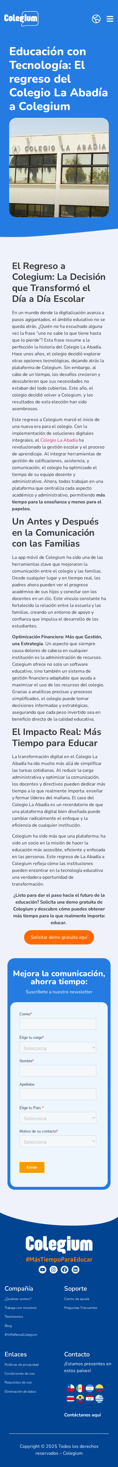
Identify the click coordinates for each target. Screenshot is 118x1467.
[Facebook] (64, 1269)
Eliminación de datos (20, 1391)
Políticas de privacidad (22, 1364)
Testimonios (14, 1316)
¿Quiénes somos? (18, 1299)
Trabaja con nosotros (21, 1307)
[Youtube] (42, 1269)
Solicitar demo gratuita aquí (59, 937)
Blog (8, 1326)
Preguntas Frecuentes (80, 1307)
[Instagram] (53, 1269)
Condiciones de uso (20, 1373)
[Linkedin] (75, 1269)
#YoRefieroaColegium (21, 1334)
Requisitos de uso (18, 1382)
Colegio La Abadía (59, 440)
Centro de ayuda (76, 1299)
